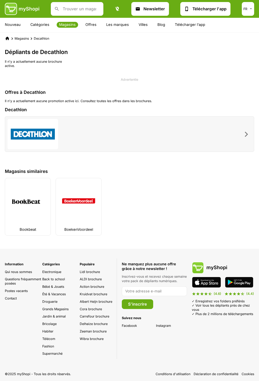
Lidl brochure (90, 272)
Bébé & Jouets (53, 287)
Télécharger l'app (209, 8)
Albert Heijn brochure (96, 302)
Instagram (163, 326)
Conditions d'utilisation (173, 374)
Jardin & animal (54, 316)
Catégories (39, 24)
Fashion (48, 346)
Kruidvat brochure (93, 294)
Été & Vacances (54, 294)
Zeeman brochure (93, 331)
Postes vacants (16, 291)
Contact (11, 298)
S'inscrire (137, 304)
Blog (161, 24)
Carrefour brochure (94, 316)
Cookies (248, 374)
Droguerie (49, 302)
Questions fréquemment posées (23, 281)
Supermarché (52, 353)
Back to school (53, 279)
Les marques (117, 24)
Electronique (51, 272)
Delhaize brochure (94, 324)
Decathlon (41, 38)
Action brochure (92, 287)
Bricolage (49, 324)
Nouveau (13, 24)
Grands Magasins (55, 309)
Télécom (48, 339)
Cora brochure (91, 309)
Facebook (129, 326)
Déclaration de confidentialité (216, 374)
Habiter (47, 331)
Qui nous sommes (18, 272)
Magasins (67, 24)
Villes (143, 24)
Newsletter (154, 8)
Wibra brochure (92, 339)
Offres (91, 24)
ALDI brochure (91, 279)
